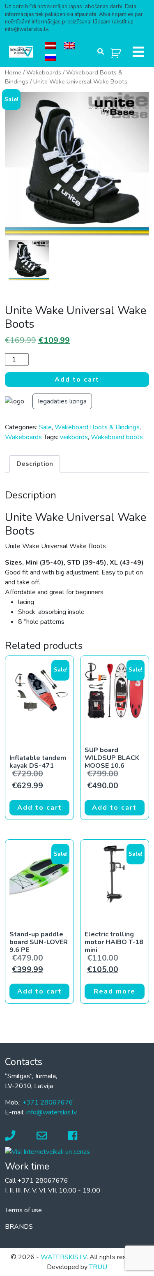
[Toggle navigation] (138, 52)
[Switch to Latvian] (50, 46)
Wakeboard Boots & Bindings (97, 427)
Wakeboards (43, 72)
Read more (115, 991)
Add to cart (77, 379)
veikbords (74, 437)
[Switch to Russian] (50, 58)
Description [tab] (34, 463)
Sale (45, 427)
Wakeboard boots (117, 437)
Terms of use (23, 1210)
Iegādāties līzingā (62, 401)
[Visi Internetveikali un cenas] (47, 1151)
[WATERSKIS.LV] (21, 51)
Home (13, 72)
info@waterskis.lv (51, 1112)
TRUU (98, 1266)
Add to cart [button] (39, 807)
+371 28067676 (47, 1102)
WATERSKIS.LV (64, 1257)
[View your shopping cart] (115, 52)
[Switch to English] (69, 46)
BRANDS (19, 1226)
